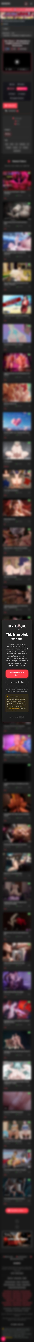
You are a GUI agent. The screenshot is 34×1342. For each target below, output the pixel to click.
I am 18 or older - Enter (17, 673)
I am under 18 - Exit (17, 682)
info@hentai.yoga (15, 708)
